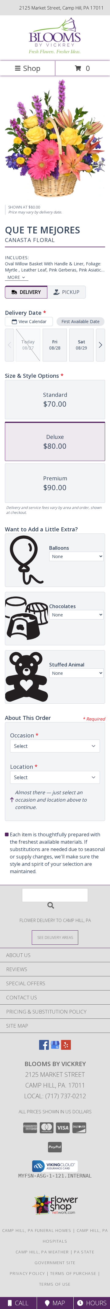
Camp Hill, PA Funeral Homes (37, 1230)
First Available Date (80, 321)
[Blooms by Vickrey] (55, 52)
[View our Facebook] (44, 1047)
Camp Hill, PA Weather (42, 1252)
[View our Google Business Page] (55, 1047)
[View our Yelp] (66, 1047)
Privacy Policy (27, 1273)
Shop (31, 68)
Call (20, 1303)
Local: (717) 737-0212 (55, 1096)
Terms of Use (55, 1284)
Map (57, 1303)
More (13, 277)
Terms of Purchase (73, 1273)
